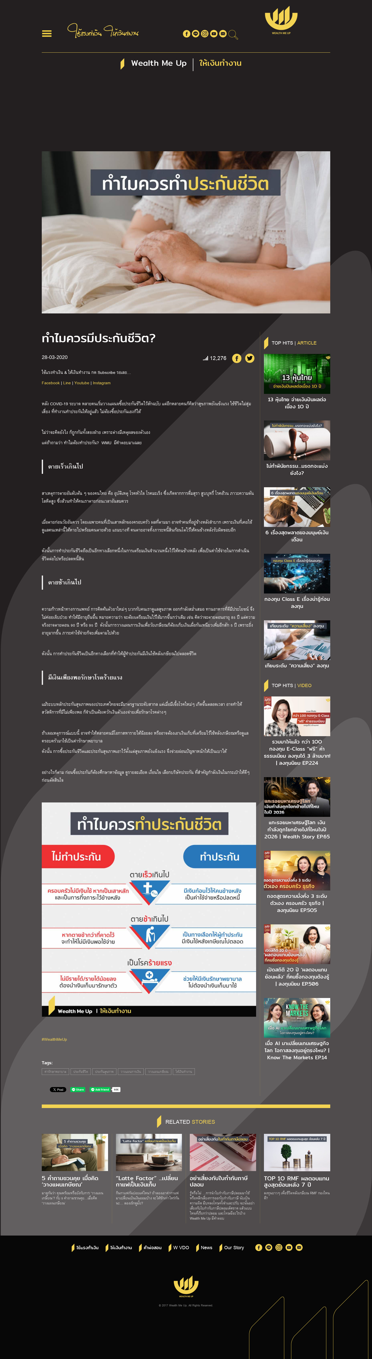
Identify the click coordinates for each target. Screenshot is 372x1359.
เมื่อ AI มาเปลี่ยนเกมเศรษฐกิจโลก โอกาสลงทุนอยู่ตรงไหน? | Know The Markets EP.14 (297, 1050)
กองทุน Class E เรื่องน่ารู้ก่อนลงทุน (297, 603)
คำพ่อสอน (152, 1248)
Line (67, 382)
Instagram (102, 382)
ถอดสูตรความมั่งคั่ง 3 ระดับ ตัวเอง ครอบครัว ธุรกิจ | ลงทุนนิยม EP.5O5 (297, 903)
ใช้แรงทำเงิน (87, 1248)
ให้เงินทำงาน (184, 1071)
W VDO (181, 1247)
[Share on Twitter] (250, 358)
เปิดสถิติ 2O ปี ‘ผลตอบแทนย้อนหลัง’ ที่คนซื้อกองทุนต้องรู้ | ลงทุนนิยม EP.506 (297, 976)
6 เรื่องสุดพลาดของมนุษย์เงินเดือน (296, 536)
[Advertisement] (186, 113)
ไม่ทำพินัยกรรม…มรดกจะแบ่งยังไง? (297, 469)
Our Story (234, 1247)
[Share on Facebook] (237, 358)
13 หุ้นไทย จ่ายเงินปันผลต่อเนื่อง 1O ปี (297, 403)
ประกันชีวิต (80, 1071)
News (206, 1247)
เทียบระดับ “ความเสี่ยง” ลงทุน (297, 665)
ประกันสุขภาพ (104, 1071)
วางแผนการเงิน (131, 1071)
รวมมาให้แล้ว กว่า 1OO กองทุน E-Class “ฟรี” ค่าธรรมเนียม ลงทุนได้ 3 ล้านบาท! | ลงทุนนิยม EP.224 (297, 752)
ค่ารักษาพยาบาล (55, 1071)
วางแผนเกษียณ (158, 1071)
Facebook (51, 382)
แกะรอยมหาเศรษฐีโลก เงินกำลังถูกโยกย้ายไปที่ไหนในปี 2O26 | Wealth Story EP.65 (297, 829)
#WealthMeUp (54, 1039)
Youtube (81, 382)
